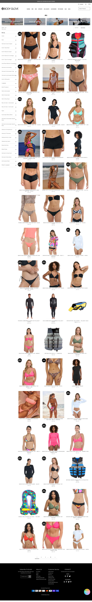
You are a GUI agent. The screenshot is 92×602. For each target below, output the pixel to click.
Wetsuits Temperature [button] (7, 129)
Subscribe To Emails (26, 569)
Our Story (38, 571)
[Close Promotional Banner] (91, 1)
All (46, 15)
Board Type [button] (4, 149)
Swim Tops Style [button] (5, 47)
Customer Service (53, 569)
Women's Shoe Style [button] (6, 157)
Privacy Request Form (53, 582)
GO (29, 576)
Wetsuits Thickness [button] (6, 133)
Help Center (51, 571)
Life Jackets (46, 9)
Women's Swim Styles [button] (7, 43)
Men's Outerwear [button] (6, 95)
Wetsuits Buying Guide (41, 579)
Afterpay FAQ (51, 577)
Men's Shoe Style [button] (6, 99)
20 (50, 557)
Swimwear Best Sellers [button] (7, 114)
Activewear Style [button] (5, 161)
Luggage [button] (4, 83)
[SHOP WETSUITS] (79, 21)
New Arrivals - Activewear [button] (8, 102)
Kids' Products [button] (5, 87)
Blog (69, 9)
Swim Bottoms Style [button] (6, 51)
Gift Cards (38, 576)
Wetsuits (40, 9)
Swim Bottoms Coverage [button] (8, 55)
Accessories (53, 9)
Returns (50, 574)
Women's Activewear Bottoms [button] (9, 75)
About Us (39, 569)
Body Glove (46, 594)
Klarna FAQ (50, 576)
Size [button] (3, 39)
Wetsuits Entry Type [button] (6, 137)
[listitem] (46, 1)
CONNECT (68, 569)
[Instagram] (66, 576)
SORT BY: (76, 27)
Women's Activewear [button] (7, 67)
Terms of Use (51, 583)
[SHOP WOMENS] (35, 21)
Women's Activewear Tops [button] (8, 71)
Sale (66, 9)
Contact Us (50, 573)
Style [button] (3, 110)
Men (32, 9)
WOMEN (67, 579)
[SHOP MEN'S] (57, 21)
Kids (36, 9)
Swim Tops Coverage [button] (7, 59)
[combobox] (84, 8)
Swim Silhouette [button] (5, 79)
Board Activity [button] (5, 145)
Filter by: (3, 32)
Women (28, 9)
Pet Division (60, 9)
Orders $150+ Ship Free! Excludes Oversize (46, 1)
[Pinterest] (71, 582)
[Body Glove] (10, 9)
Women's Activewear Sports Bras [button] (8, 119)
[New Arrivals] (12, 21)
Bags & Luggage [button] (5, 165)
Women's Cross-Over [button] (7, 153)
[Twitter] (70, 576)
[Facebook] (68, 576)
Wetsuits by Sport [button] (6, 141)
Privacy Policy (51, 580)
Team (37, 573)
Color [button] (3, 36)
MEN (67, 574)
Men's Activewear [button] (6, 91)
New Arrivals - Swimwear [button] (7, 106)
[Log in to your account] (85, 4)
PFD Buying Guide (40, 577)
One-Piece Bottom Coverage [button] (8, 63)
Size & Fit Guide (51, 579)
